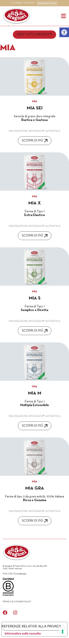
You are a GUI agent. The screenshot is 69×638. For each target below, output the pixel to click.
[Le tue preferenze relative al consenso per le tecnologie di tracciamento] (62, 631)
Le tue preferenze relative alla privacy (31, 626)
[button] (64, 32)
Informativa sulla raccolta (23, 633)
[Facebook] (5, 612)
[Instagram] (15, 612)
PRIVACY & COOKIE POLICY (17, 602)
